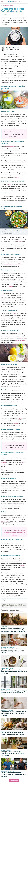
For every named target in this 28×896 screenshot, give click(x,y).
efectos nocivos (5, 521)
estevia (22, 565)
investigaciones (10, 146)
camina (15, 119)
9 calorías (10, 286)
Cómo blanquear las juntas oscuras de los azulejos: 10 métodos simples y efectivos (14, 713)
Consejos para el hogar (7, 668)
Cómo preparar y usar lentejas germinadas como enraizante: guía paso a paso (12, 753)
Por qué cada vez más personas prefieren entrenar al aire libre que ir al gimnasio (14, 774)
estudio (9, 184)
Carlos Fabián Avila (14, 49)
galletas (3, 295)
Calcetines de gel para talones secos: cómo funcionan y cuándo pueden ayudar (13, 650)
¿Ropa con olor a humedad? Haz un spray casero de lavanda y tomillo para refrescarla (14, 671)
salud (17, 177)
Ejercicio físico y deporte (7, 771)
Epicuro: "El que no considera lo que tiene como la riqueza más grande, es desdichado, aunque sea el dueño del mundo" (13, 629)
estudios (23, 161)
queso (19, 241)
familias (14, 313)
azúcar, (15, 561)
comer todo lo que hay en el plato (11, 264)
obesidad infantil (5, 193)
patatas (20, 418)
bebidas (22, 338)
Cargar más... (14, 780)
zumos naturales (20, 340)
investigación (9, 488)
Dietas (2, 5)
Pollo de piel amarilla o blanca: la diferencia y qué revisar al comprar (12, 733)
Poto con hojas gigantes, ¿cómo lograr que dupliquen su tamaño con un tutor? (14, 692)
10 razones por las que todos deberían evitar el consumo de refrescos (14, 533)
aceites (3, 462)
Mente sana (4, 626)
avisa (11, 543)
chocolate (18, 282)
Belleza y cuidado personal (8, 647)
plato (4, 367)
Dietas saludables (9, 5)
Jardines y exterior (6, 689)
